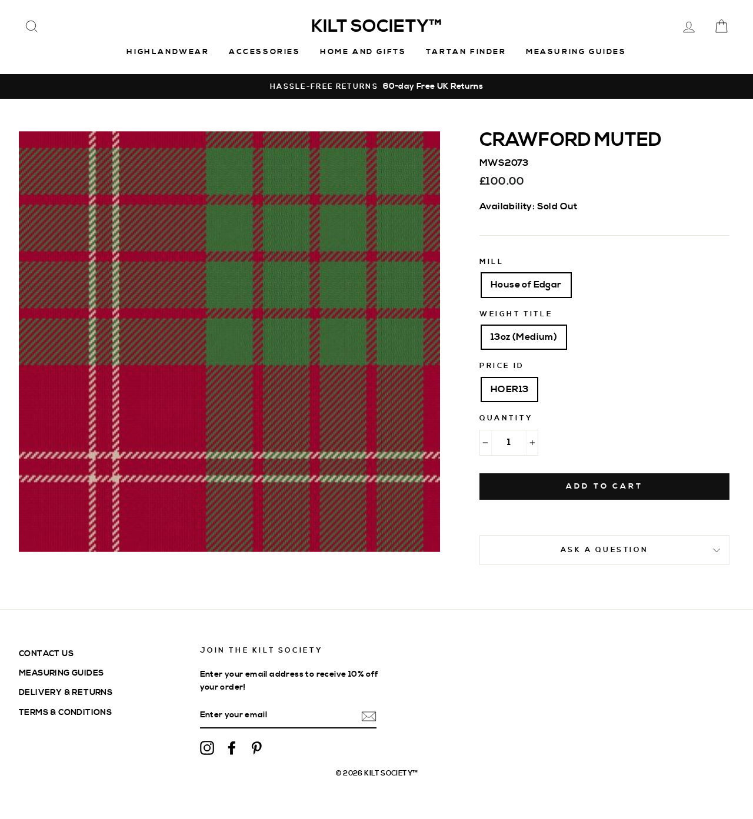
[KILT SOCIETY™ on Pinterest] (256, 747)
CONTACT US (46, 653)
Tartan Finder (466, 51)
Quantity (506, 418)
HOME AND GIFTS (363, 51)
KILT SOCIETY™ (376, 26)
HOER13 (509, 389)
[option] (376, 86)
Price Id (501, 366)
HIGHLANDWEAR (167, 51)
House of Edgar (526, 284)
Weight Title (515, 314)
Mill (491, 262)
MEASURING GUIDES (61, 673)
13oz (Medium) (524, 337)
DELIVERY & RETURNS (65, 692)
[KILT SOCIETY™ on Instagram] (207, 747)
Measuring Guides (576, 51)
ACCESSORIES (265, 51)
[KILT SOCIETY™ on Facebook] (232, 747)
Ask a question (604, 550)
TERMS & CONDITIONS (65, 712)
